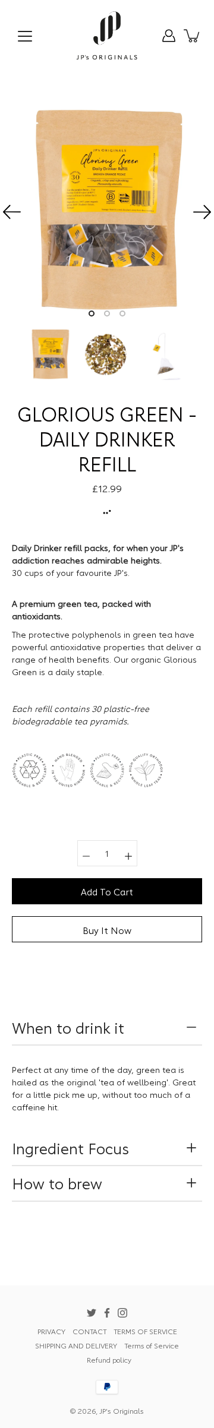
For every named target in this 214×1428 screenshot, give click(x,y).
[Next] (202, 212)
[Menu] (25, 36)
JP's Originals (121, 1410)
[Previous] (12, 212)
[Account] (168, 35)
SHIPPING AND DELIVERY (76, 1345)
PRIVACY (51, 1331)
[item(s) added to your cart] (192, 35)
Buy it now (107, 929)
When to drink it (70, 1027)
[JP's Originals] (107, 35)
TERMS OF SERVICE (145, 1331)
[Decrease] (86, 853)
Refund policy (109, 1359)
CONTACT (89, 1331)
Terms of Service (151, 1345)
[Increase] (128, 853)
